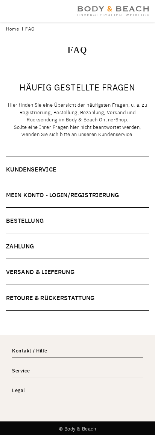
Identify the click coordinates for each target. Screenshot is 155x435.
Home (12, 29)
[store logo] (113, 11)
